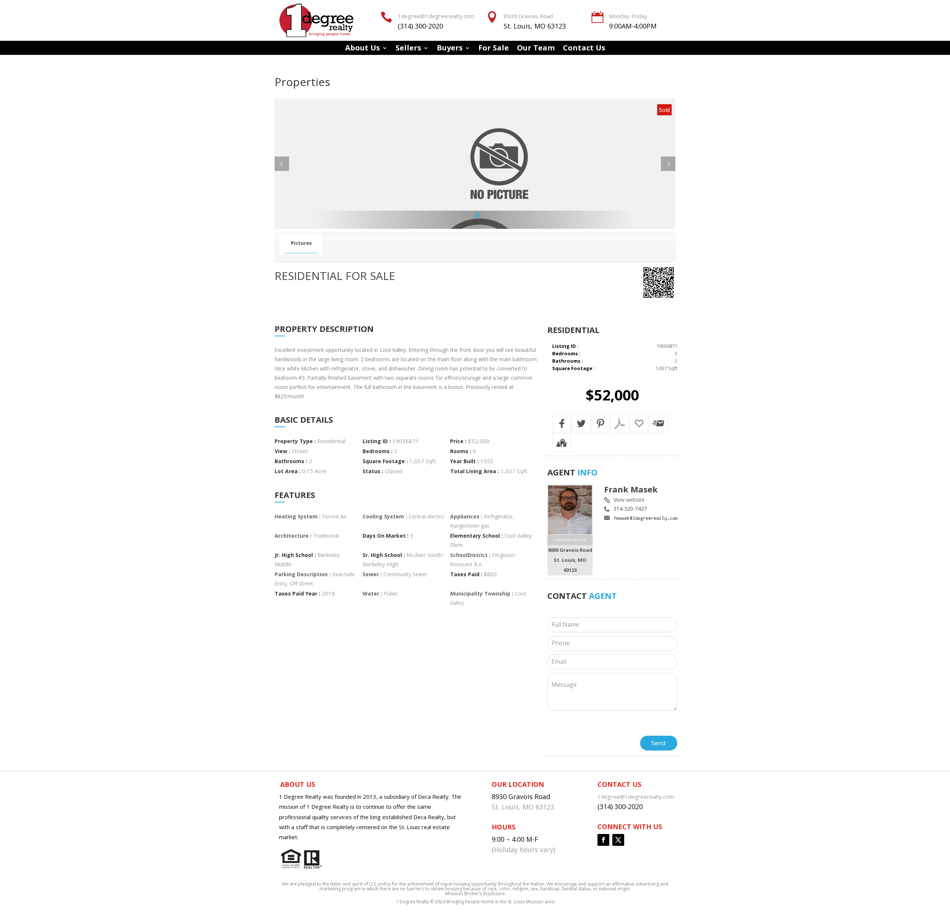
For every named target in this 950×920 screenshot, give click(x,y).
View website (629, 499)
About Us (362, 49)
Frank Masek (631, 489)
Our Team (536, 49)
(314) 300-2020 (420, 26)
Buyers (450, 49)
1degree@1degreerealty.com (436, 16)
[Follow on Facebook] (603, 840)
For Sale (493, 49)
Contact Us (584, 49)
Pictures (301, 243)
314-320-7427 (630, 508)
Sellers (408, 49)
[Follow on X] (618, 840)
